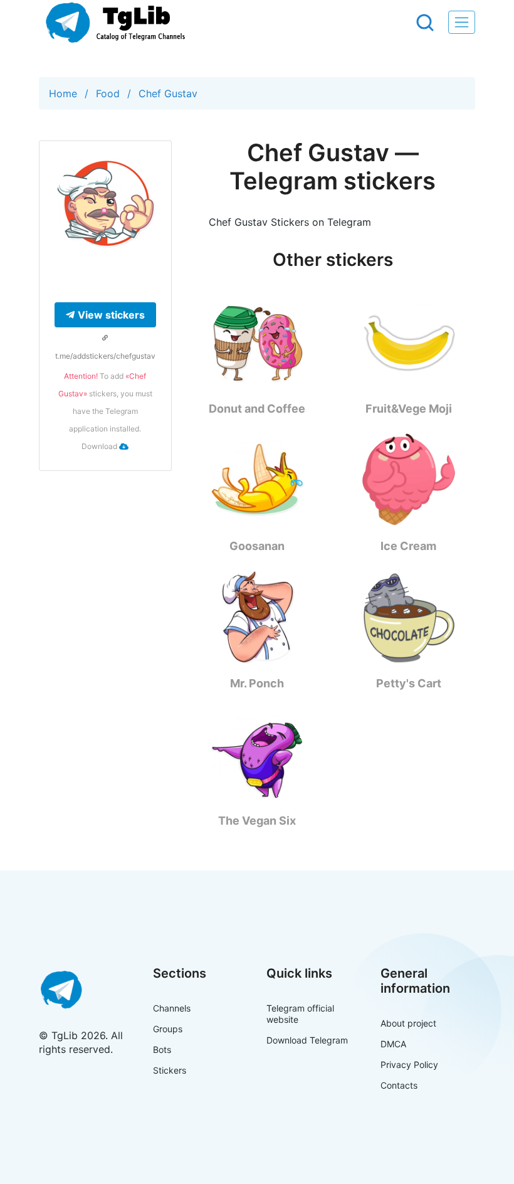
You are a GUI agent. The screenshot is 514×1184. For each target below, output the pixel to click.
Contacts (398, 1085)
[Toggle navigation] (461, 22)
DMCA (393, 1044)
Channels (172, 1008)
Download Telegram (307, 1040)
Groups (167, 1028)
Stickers (169, 1070)
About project (408, 1023)
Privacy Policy (409, 1064)
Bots (162, 1049)
